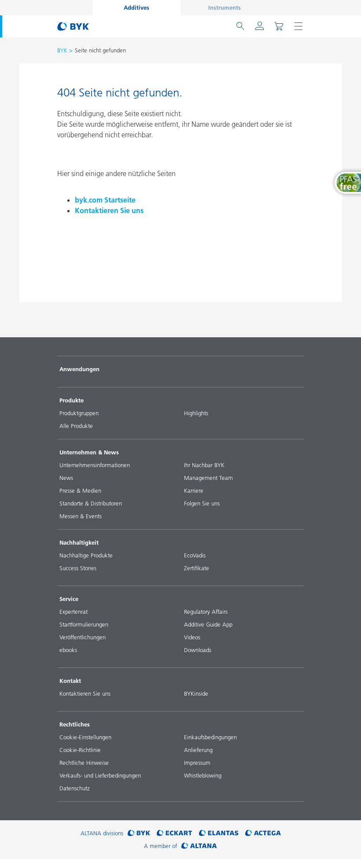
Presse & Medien (80, 490)
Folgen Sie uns (202, 503)
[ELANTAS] (219, 833)
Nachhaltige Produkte (86, 555)
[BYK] (139, 833)
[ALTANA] (199, 846)
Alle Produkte (76, 425)
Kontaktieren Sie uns (109, 210)
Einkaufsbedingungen (210, 737)
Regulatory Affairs (206, 611)
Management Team (208, 477)
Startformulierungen (83, 624)
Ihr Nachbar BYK (204, 464)
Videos (192, 637)
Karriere (193, 490)
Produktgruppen (79, 413)
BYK (62, 50)
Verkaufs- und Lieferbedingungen (100, 775)
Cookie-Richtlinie (80, 749)
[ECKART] (174, 833)
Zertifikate (196, 567)
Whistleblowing (202, 775)
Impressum (197, 762)
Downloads (197, 649)
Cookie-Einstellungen (85, 737)
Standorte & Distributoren (90, 503)
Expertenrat (73, 611)
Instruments (224, 7)
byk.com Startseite (105, 199)
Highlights (196, 413)
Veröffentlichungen (82, 637)
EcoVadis (195, 555)
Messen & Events (80, 516)
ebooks (68, 649)
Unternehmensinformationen (94, 464)
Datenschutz (74, 788)
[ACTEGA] (263, 833)
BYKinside (196, 693)
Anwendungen (79, 368)
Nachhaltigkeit (79, 542)
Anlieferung (198, 749)
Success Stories (77, 567)
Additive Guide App (208, 624)
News (66, 477)
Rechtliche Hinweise (84, 762)
